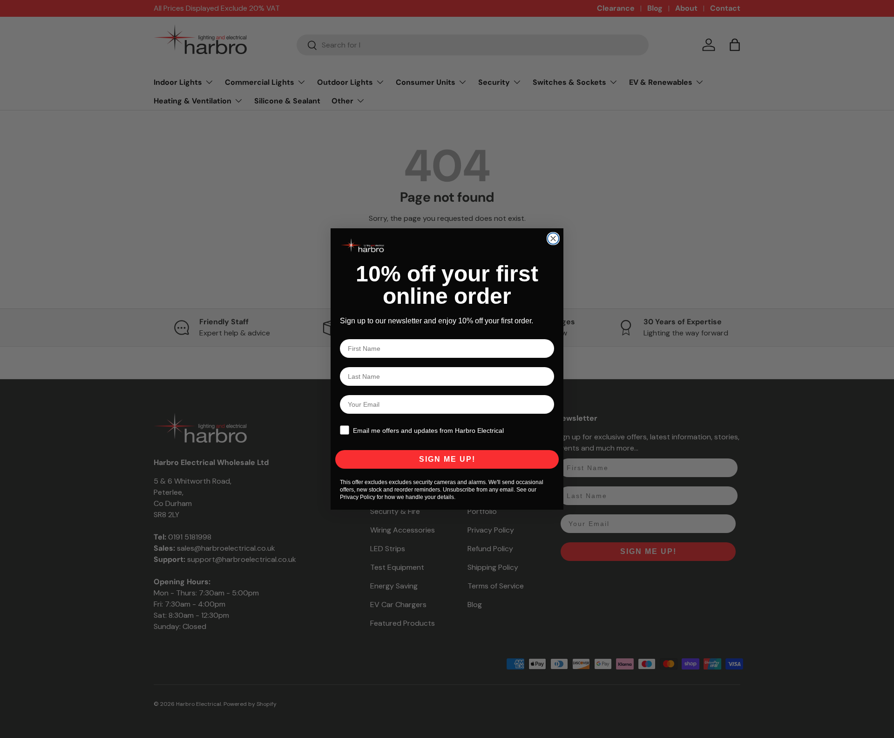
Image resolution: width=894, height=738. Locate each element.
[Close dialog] (553, 238)
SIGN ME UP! (447, 459)
